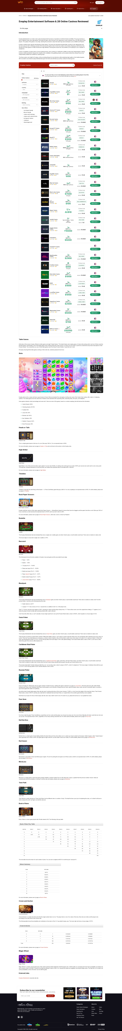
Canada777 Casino (55, 246)
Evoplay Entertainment (24, 978)
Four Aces (88, 716)
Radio (92, 1015)
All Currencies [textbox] (26, 99)
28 (56, 84)
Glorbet (52, 82)
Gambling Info (80, 1011)
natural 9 (28, 574)
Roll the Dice (92, 737)
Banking (24, 103)
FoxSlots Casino (54, 265)
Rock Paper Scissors (45, 514)
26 (56, 166)
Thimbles (27, 491)
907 (57, 102)
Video (100, 1007)
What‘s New (94, 1013)
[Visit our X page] (22, 1017)
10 (55, 175)
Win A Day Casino (54, 101)
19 (56, 312)
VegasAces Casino (55, 301)
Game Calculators (81, 1009)
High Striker (43, 470)
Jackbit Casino (54, 219)
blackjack (48, 599)
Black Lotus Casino (55, 192)
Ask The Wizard (80, 1017)
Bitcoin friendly (27, 112)
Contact (93, 1009)
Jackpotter (53, 164)
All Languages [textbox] (26, 94)
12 (56, 275)
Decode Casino (54, 119)
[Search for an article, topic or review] (75, 2)
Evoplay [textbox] (24, 84)
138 (57, 193)
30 (56, 230)
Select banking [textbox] (26, 105)
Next (85, 375)
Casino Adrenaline (55, 155)
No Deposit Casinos (28, 118)
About (92, 1007)
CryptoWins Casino (55, 91)
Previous (20, 375)
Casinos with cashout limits (30, 116)
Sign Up (101, 2)
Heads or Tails (43, 446)
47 (56, 148)
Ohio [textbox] (24, 89)
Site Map (101, 1011)
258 (57, 157)
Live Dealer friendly (28, 110)
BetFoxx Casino (54, 328)
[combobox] (30, 84)
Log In (92, 2)
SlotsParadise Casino (53, 256)
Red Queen (29, 758)
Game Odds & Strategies (82, 1007)
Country (24, 87)
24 (56, 129)
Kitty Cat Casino (54, 183)
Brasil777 (52, 137)
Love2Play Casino (54, 292)
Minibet (52, 202)
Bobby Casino (53, 146)
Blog (100, 1009)
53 (56, 111)
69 (56, 120)
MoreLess (67, 779)
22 (56, 138)
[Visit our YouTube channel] (18, 1017)
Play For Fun (79, 1013)
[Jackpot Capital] (83, 993)
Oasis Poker (49, 633)
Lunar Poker (78, 685)
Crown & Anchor (44, 947)
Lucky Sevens (25, 579)
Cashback (26, 120)
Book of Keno (43, 897)
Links (92, 1011)
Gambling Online (80, 1015)
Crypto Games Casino (53, 228)
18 (56, 220)
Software (24, 82)
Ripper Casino (53, 210)
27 (56, 248)
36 (56, 211)
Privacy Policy (101, 1029)
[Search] (73, 65)
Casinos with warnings (29, 114)
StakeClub (52, 319)
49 (56, 93)
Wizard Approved (28, 122)
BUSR (51, 283)
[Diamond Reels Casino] (96, 993)
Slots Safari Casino (55, 274)
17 (56, 239)
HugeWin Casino (54, 173)
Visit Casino (95, 85)
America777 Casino (55, 110)
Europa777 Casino (54, 128)
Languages (25, 92)
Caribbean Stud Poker (51, 660)
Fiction (100, 1013)
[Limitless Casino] (69, 993)
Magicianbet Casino (55, 310)
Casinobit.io (53, 237)
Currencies (24, 97)
